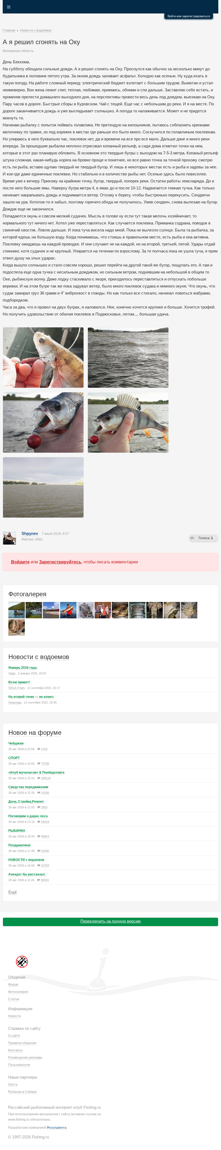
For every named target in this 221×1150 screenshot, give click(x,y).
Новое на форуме (34, 732)
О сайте (14, 1036)
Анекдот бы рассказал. (27, 874)
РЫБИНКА (16, 831)
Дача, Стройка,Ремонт (26, 801)
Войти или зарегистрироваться (189, 16)
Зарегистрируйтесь (60, 562)
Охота (13, 1084)
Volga (11, 673)
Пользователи (19, 1065)
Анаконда (14, 702)
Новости (14, 1016)
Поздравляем (19, 845)
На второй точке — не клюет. (31, 697)
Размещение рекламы (25, 1057)
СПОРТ (14, 758)
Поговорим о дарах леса (28, 816)
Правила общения (22, 1043)
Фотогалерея (27, 594)
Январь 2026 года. (22, 668)
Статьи (13, 999)
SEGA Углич (16, 688)
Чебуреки (15, 743)
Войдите (20, 562)
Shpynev (30, 533)
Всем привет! (19, 682)
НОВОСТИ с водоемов (26, 860)
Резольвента (57, 1128)
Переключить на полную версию (110, 921)
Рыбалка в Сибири (22, 1092)
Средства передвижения (28, 787)
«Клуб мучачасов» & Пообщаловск (36, 772)
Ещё (12, 892)
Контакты (15, 1050)
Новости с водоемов (38, 656)
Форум (13, 984)
